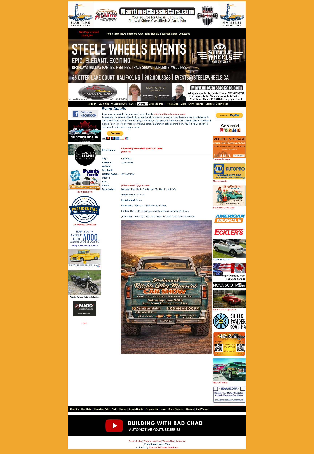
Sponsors (132, 34)
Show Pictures (195, 104)
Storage (210, 104)
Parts (132, 104)
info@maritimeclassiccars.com (170, 114)
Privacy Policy (135, 441)
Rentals (155, 34)
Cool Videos (222, 104)
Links (183, 104)
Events (123, 409)
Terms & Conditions (152, 441)
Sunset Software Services (163, 447)
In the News (120, 34)
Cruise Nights (156, 104)
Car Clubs (104, 104)
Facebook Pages (169, 34)
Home (110, 34)
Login (84, 323)
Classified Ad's (119, 104)
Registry (92, 104)
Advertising (144, 34)
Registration (172, 104)
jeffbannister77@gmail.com (135, 185)
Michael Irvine (220, 382)
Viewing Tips (168, 441)
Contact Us (184, 34)
